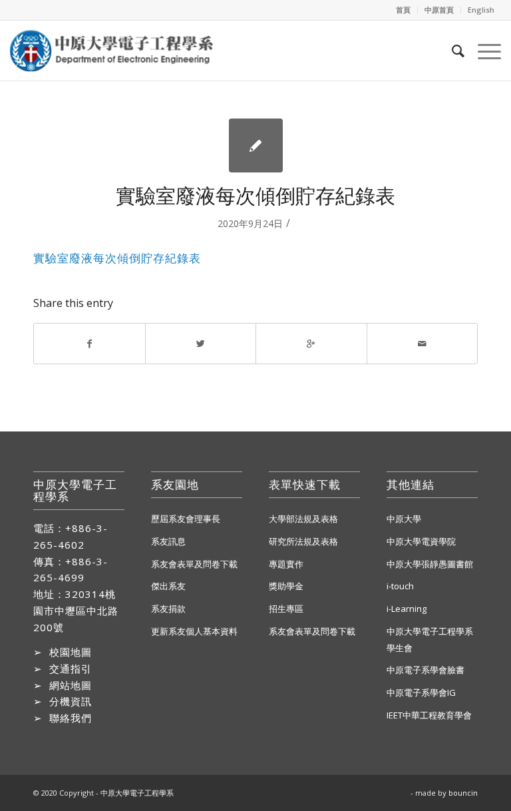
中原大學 (404, 519)
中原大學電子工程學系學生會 (430, 639)
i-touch (400, 586)
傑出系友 (168, 586)
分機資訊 (70, 701)
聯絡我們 (70, 717)
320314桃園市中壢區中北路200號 (75, 610)
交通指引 (70, 668)
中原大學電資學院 (421, 541)
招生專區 (286, 609)
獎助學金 (286, 586)
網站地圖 (70, 685)
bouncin (463, 793)
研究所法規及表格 (303, 541)
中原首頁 (439, 10)
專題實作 (286, 564)
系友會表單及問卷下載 (194, 564)
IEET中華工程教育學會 (429, 715)
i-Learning (406, 609)
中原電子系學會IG (421, 692)
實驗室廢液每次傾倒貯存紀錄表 (255, 195)
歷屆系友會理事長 (185, 519)
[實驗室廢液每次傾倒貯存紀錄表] (256, 145)
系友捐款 (168, 609)
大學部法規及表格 (303, 519)
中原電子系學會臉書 (425, 670)
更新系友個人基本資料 (194, 631)
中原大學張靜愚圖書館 (430, 564)
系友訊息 (168, 541)
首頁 (403, 10)
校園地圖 (70, 652)
